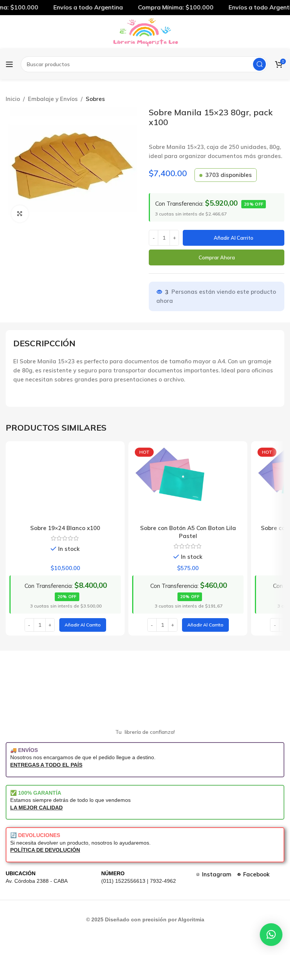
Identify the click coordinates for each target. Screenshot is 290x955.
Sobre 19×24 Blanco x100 (65, 528)
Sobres (95, 98)
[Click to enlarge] (19, 213)
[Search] (259, 64)
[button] (82, 625)
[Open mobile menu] (9, 64)
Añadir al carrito (233, 238)
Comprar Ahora (217, 257)
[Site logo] (145, 31)
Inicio (13, 98)
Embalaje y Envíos (53, 98)
